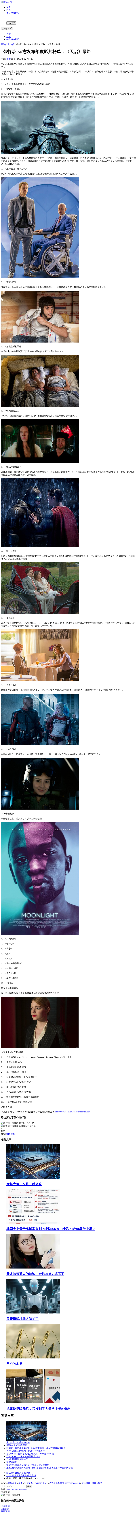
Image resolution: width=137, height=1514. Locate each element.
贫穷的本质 (14, 1364)
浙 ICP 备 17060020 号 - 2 (35, 1483)
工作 (12, 1489)
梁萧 (8, 59)
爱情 (8, 1489)
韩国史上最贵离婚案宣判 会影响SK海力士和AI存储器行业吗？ (50, 1229)
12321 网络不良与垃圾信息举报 (21, 1475)
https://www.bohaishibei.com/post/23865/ (72, 1112)
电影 (13, 1134)
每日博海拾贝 (12, 13)
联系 (8, 10)
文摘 (12, 44)
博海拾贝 (5, 44)
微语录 (25, 1489)
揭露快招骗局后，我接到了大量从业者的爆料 (38, 1409)
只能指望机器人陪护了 (22, 1319)
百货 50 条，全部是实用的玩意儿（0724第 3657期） (30, 1454)
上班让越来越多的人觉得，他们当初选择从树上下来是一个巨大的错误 (39, 1468)
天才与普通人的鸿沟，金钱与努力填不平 (35, 1274)
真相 (16, 1489)
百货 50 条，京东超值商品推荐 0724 (23, 1456)
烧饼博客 (85, 1483)
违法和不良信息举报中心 (18, 1473)
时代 (8, 1134)
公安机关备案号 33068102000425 (64, 1483)
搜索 (29, 1486)
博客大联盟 (97, 1483)
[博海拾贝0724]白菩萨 (16, 1445)
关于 (8, 7)
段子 (20, 1489)
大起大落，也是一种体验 (24, 1184)
